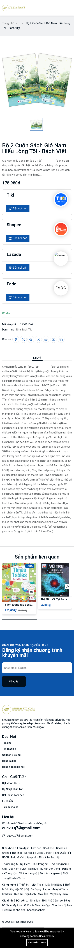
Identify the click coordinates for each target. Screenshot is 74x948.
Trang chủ (8, 23)
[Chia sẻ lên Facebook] (16, 339)
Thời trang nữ (40, 864)
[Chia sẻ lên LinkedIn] (38, 339)
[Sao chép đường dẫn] (61, 339)
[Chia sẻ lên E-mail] (53, 339)
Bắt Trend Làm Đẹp (13, 795)
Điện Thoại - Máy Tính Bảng (47, 884)
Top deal (7, 742)
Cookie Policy (46, 936)
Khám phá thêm (36, 910)
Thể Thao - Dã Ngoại (23, 852)
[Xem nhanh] (31, 592)
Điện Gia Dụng (33, 889)
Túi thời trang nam (50, 873)
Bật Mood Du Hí (11, 783)
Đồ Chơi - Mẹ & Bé (12, 905)
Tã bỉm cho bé (10, 807)
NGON (5, 857)
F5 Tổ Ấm (7, 801)
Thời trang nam (59, 864)
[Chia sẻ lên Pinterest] (31, 339)
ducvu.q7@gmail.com (21, 828)
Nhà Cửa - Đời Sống (59, 900)
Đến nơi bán (20, 208)
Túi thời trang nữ (28, 873)
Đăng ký (13, 681)
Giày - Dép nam (11, 868)
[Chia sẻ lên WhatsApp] (46, 339)
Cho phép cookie (37, 942)
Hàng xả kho (9, 760)
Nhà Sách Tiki (24, 329)
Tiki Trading (9, 748)
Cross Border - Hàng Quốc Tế (53, 852)
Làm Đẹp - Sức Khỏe (42, 848)
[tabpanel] (37, 447)
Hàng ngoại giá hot (13, 766)
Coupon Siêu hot (11, 754)
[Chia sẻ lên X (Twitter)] (23, 339)
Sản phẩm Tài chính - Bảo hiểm (43, 857)
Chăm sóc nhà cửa (15, 910)
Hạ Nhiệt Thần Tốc (12, 789)
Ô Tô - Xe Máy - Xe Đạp (37, 905)
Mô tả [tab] (37, 358)
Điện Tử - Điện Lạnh (25, 894)
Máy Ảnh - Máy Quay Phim (53, 894)
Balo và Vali (18, 857)
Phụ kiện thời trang (49, 868)
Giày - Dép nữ (29, 868)
